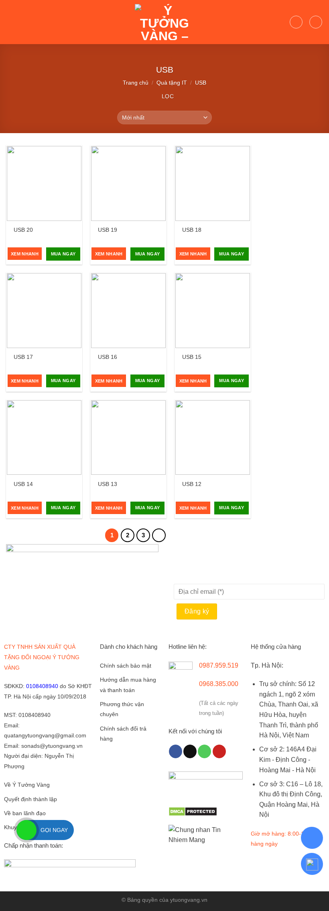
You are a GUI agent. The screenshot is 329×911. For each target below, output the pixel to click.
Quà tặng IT (171, 82)
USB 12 (191, 484)
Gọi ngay (54, 830)
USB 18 (191, 230)
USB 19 (107, 230)
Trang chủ (135, 82)
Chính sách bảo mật (125, 666)
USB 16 (107, 357)
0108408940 (42, 686)
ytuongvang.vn (188, 900)
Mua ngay (63, 253)
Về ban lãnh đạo (25, 813)
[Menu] (11, 22)
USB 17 (23, 357)
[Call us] (204, 751)
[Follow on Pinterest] (219, 751)
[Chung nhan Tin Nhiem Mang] (199, 834)
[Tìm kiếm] (296, 22)
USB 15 (191, 357)
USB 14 (23, 484)
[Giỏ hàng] (315, 22)
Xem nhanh (25, 253)
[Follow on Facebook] (175, 751)
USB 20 (23, 230)
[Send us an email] (190, 751)
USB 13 (107, 484)
